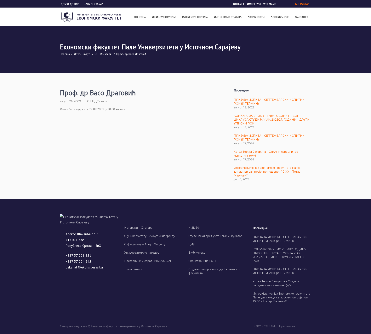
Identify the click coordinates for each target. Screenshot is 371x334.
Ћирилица (302, 3)
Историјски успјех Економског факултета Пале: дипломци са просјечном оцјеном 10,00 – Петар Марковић (267, 171)
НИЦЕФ (194, 227)
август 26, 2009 (70, 101)
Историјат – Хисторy (138, 227)
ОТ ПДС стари (103, 54)
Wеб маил (269, 4)
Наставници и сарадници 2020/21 (147, 261)
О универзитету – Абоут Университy (149, 236)
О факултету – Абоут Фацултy (144, 244)
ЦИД (191, 244)
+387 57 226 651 (94, 4)
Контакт (239, 4)
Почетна (65, 54)
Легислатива (133, 269)
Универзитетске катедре (141, 252)
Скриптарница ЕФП (202, 261)
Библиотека (196, 252)
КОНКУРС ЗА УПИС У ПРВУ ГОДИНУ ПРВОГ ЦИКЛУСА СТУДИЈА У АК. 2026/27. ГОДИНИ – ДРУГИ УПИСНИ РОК (272, 119)
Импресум (254, 4)
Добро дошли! (71, 4)
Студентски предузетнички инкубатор (215, 236)
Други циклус (82, 54)
